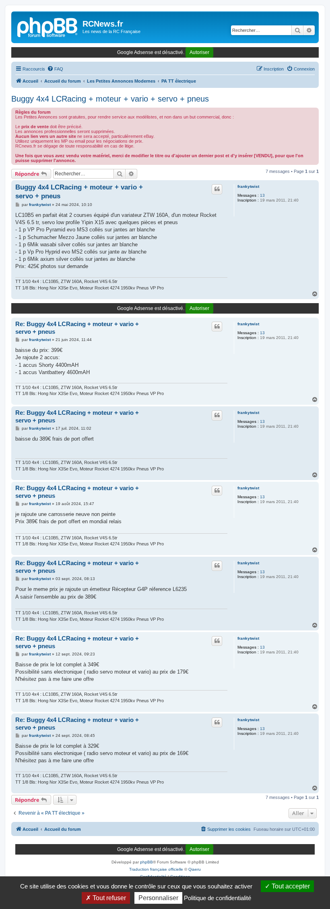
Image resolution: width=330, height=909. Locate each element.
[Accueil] (47, 26)
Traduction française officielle (156, 869)
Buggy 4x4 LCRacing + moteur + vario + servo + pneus (110, 98)
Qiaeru (194, 869)
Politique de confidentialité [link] (217, 897)
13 (262, 195)
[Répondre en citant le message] (217, 189)
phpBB (146, 862)
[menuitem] (55, 69)
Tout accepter (290, 886)
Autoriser (199, 52)
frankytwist (248, 186)
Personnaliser (158, 897)
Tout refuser (108, 897)
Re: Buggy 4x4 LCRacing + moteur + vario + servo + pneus (77, 327)
